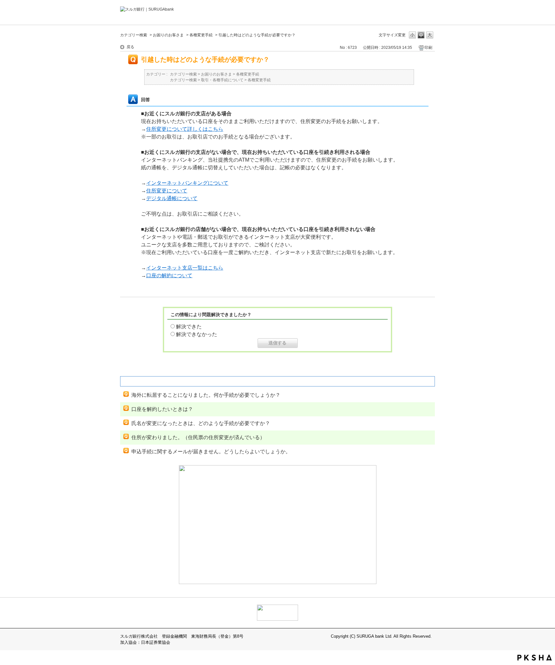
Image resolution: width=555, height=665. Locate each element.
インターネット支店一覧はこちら (184, 267)
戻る (130, 47)
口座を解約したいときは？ (162, 409)
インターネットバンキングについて (187, 183)
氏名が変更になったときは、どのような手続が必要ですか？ (200, 423)
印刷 (428, 47)
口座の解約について (169, 275)
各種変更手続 (201, 35)
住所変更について (166, 190)
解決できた (189, 326)
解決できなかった (196, 334)
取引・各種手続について (222, 80)
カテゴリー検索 (133, 35)
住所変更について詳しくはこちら (184, 129)
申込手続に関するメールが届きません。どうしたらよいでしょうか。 (211, 451)
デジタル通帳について (172, 198)
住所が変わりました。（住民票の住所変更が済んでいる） (198, 437)
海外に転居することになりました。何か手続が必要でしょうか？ (205, 395)
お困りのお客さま (168, 35)
